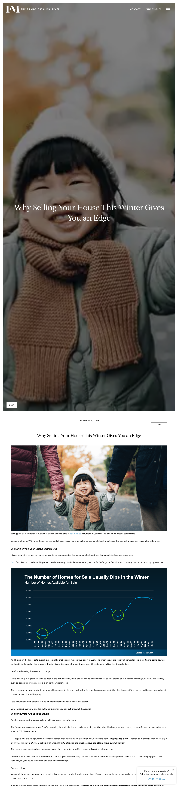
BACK (11, 405)
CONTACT (135, 9)
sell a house (75, 534)
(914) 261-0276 (156, 779)
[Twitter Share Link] (159, 432)
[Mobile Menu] (168, 8)
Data (13, 562)
